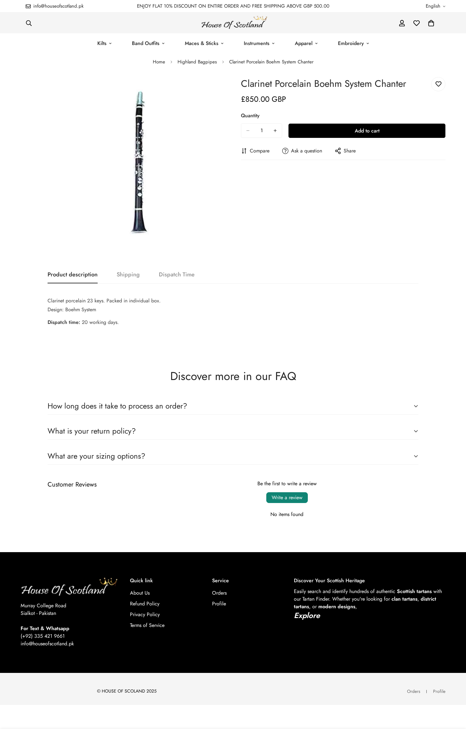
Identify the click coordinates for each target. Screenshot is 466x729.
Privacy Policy (145, 614)
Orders (219, 593)
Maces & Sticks (201, 43)
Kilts (102, 43)
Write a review (287, 497)
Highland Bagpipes (197, 61)
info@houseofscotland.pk (47, 643)
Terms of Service (147, 625)
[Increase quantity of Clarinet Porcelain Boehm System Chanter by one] (275, 131)
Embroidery (351, 43)
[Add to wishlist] (438, 84)
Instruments (256, 43)
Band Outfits (145, 43)
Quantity (250, 115)
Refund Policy (144, 603)
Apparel (304, 43)
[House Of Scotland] (233, 23)
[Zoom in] (219, 89)
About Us (140, 593)
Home (159, 61)
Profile (219, 603)
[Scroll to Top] (453, 694)
